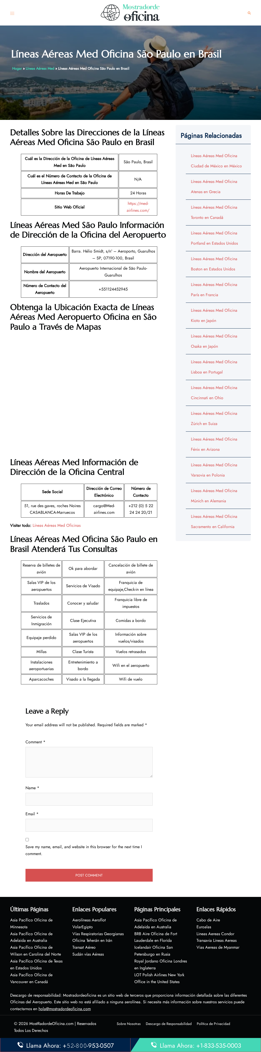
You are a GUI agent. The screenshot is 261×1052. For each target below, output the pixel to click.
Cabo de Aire (208, 920)
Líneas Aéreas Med (40, 68)
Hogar (17, 68)
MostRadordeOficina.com (51, 1023)
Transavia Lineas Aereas (217, 940)
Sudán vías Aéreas (88, 954)
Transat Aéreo (84, 947)
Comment (35, 742)
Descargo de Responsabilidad (169, 1023)
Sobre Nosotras (129, 1023)
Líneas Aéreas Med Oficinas (57, 525)
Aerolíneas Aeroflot (89, 920)
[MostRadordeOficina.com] (130, 12)
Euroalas (204, 927)
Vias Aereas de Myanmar (218, 947)
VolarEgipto (82, 927)
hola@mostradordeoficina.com (64, 1009)
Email (31, 814)
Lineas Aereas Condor (215, 934)
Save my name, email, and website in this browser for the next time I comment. (83, 850)
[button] (249, 13)
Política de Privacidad (213, 1023)
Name (32, 788)
